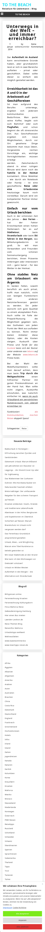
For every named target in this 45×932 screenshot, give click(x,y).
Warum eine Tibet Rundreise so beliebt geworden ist (19, 548)
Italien (8, 752)
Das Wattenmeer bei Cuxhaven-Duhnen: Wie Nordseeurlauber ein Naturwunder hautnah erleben (20, 482)
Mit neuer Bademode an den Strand (21, 555)
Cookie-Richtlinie (19, 907)
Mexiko (8, 794)
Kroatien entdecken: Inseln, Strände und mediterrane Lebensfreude (21, 506)
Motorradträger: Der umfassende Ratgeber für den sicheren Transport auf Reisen (21, 495)
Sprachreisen (11, 854)
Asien (7, 688)
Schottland (10, 832)
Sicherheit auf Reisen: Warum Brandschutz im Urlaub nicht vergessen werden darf (18, 525)
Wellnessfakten (12, 636)
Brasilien (9, 697)
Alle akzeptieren (22, 914)
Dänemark (9, 710)
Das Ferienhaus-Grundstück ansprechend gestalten (17, 535)
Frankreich (10, 722)
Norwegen (9, 811)
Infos (7, 739)
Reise (24, 428)
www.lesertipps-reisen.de (16, 645)
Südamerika (10, 858)
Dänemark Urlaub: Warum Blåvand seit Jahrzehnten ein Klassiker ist (21, 463)
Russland (9, 828)
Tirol (7, 871)
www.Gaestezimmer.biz (15, 640)
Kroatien (8, 786)
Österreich (9, 815)
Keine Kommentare (37, 45)
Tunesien (9, 875)
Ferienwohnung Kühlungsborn (19, 602)
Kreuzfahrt (9, 782)
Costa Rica (9, 705)
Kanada (8, 760)
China (7, 701)
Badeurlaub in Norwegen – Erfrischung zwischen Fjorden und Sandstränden (20, 453)
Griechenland (11, 726)
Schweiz (8, 841)
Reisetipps (9, 824)
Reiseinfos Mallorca (14, 628)
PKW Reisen (10, 820)
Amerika (8, 680)
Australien (9, 693)
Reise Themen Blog (13, 624)
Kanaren (8, 765)
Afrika (7, 663)
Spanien (8, 849)
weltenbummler (22, 46)
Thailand (9, 862)
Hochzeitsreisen (12, 731)
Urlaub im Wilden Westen (16, 567)
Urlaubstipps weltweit (15, 632)
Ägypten (8, 667)
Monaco (8, 798)
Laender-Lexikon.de (14, 619)
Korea (7, 777)
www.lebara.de (30, 354)
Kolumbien (10, 773)
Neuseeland (10, 803)
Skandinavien (11, 845)
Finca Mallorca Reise (14, 607)
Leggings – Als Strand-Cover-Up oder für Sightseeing (22, 472)
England (8, 718)
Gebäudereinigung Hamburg (18, 611)
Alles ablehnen (23, 927)
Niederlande (10, 807)
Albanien (9, 671)
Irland (7, 743)
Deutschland (10, 714)
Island (7, 748)
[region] (22, 907)
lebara (30, 351)
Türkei (7, 879)
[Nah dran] (42, 883)
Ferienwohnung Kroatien (16, 598)
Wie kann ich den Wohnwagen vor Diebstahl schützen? (20, 561)
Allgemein (9, 676)
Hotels (8, 735)
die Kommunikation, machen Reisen (22, 415)
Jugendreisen (11, 756)
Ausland (11, 348)
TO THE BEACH (16, 4)
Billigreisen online (13, 594)
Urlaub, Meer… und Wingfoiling (19, 542)
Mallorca (9, 790)
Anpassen (23, 920)
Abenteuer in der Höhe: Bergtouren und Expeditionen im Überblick (21, 514)
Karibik (8, 769)
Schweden (9, 837)
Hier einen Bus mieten (15, 615)
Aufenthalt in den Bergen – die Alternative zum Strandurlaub (19, 573)
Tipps (7, 866)
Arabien (8, 684)
